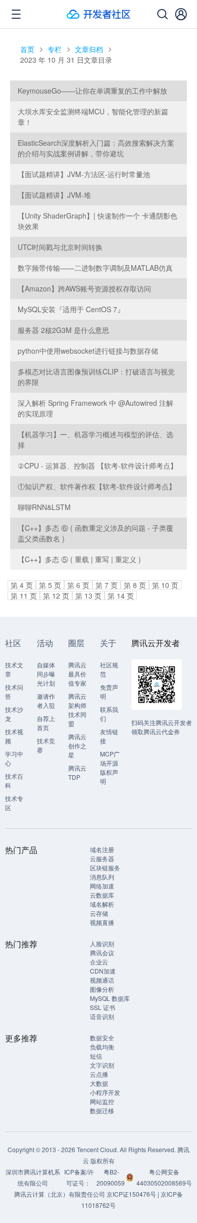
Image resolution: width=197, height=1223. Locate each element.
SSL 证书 (102, 1007)
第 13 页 (88, 595)
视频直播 (102, 922)
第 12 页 (56, 595)
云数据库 (102, 895)
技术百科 (14, 780)
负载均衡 (102, 1046)
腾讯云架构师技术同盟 (77, 710)
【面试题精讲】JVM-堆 (54, 195)
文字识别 (102, 1065)
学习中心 (14, 758)
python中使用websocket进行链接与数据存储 (88, 351)
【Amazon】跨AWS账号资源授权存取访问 (84, 288)
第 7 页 (106, 584)
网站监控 (102, 1101)
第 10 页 (165, 584)
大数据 (99, 1083)
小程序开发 (105, 1092)
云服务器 (102, 858)
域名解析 (102, 904)
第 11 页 (24, 595)
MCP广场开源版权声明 (110, 767)
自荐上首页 (46, 723)
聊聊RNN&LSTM (44, 507)
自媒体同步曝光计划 (46, 673)
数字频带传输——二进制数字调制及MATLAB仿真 (95, 268)
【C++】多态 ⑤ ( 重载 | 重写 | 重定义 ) (79, 559)
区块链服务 (105, 867)
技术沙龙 (14, 714)
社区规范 (109, 669)
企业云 (99, 961)
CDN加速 (103, 970)
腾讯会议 (102, 952)
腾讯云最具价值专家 (77, 673)
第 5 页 (50, 584)
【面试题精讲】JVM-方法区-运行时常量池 (84, 174)
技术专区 (14, 803)
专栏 (54, 49)
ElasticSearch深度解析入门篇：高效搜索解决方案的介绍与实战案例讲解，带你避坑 (96, 148)
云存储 (99, 913)
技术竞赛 (46, 745)
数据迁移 (102, 1110)
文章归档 (89, 49)
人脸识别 (102, 943)
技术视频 (14, 736)
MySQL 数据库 (110, 998)
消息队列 (102, 876)
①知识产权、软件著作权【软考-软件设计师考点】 (97, 486)
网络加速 (102, 885)
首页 (27, 49)
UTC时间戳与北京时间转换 (60, 247)
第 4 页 (22, 584)
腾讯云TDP (77, 772)
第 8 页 (135, 584)
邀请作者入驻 (46, 700)
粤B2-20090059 (111, 1177)
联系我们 (109, 714)
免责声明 (109, 691)
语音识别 (102, 1016)
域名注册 (102, 849)
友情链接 (109, 736)
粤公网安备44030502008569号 (164, 1177)
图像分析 (102, 989)
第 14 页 (121, 595)
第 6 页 (78, 584)
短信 (96, 1055)
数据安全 (102, 1037)
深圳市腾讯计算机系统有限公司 (33, 1177)
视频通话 (102, 980)
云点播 (99, 1074)
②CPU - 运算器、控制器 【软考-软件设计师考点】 (97, 465)
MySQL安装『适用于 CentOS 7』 (71, 309)
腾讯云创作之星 (77, 745)
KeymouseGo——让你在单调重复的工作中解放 (92, 91)
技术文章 (14, 669)
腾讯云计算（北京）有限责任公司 (59, 1194)
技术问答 (14, 691)
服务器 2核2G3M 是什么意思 (63, 330)
